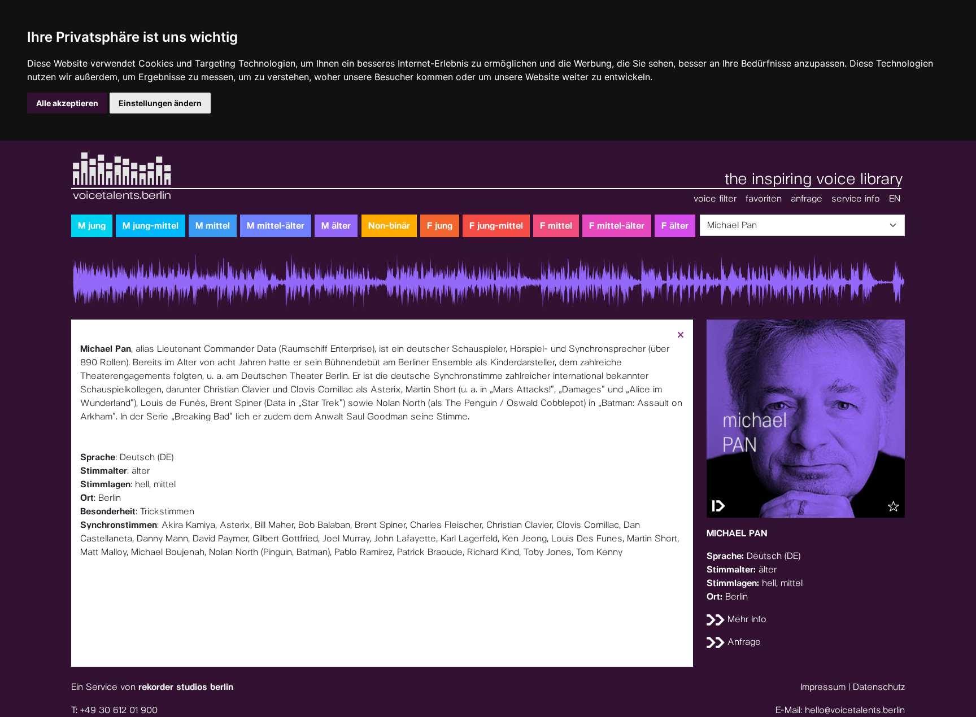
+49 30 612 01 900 (119, 710)
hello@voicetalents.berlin (855, 710)
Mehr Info (745, 619)
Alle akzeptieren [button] (67, 103)
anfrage (806, 198)
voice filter (715, 198)
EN (894, 198)
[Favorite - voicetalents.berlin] (893, 506)
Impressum (823, 686)
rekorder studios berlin (185, 686)
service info (855, 198)
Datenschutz (879, 686)
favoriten (764, 198)
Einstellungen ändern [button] (160, 103)
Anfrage (743, 641)
